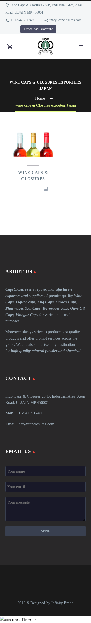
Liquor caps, (26, 302)
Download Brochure (38, 29)
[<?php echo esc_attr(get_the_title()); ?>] (45, 189)
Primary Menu (81, 47)
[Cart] (9, 47)
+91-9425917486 (23, 20)
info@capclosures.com (65, 20)
